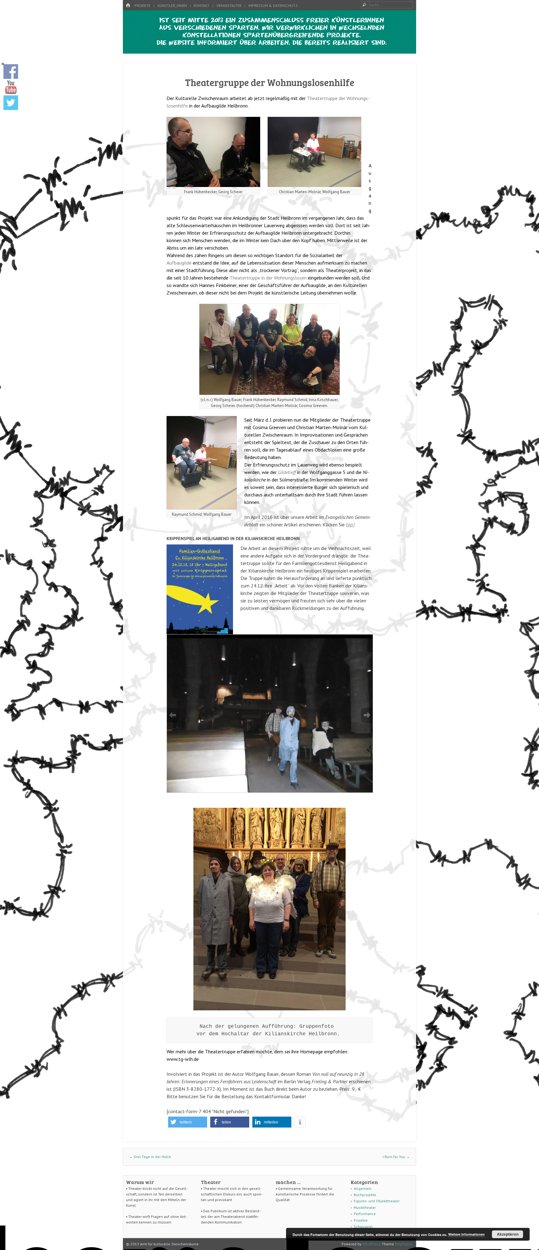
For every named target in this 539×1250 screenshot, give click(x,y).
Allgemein (362, 1188)
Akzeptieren (507, 1234)
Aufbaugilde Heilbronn (278, 233)
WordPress (371, 1244)
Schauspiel (363, 1226)
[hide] (3, 64)
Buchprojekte (365, 1194)
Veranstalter (228, 5)
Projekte (142, 5)
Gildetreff (287, 472)
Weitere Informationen (466, 1234)
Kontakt (201, 5)
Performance (365, 1213)
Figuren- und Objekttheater (377, 1201)
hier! (350, 524)
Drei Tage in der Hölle (150, 1156)
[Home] (127, 5)
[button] (187, 1122)
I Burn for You (396, 1156)
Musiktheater (365, 1207)
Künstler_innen (172, 5)
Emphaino (403, 1244)
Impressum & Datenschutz (273, 5)
